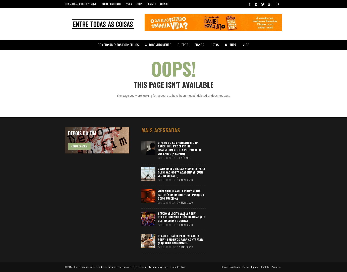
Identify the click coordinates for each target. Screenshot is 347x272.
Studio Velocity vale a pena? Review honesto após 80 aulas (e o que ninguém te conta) (181, 217)
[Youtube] (269, 4)
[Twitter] (262, 4)
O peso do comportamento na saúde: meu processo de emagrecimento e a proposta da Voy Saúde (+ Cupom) (180, 148)
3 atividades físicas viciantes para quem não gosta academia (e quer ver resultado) (181, 172)
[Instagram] (256, 4)
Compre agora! (79, 146)
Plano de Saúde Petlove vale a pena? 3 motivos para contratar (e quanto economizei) (180, 239)
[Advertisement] (248, 187)
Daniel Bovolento (168, 157)
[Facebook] (249, 4)
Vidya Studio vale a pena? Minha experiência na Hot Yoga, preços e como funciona (181, 194)
